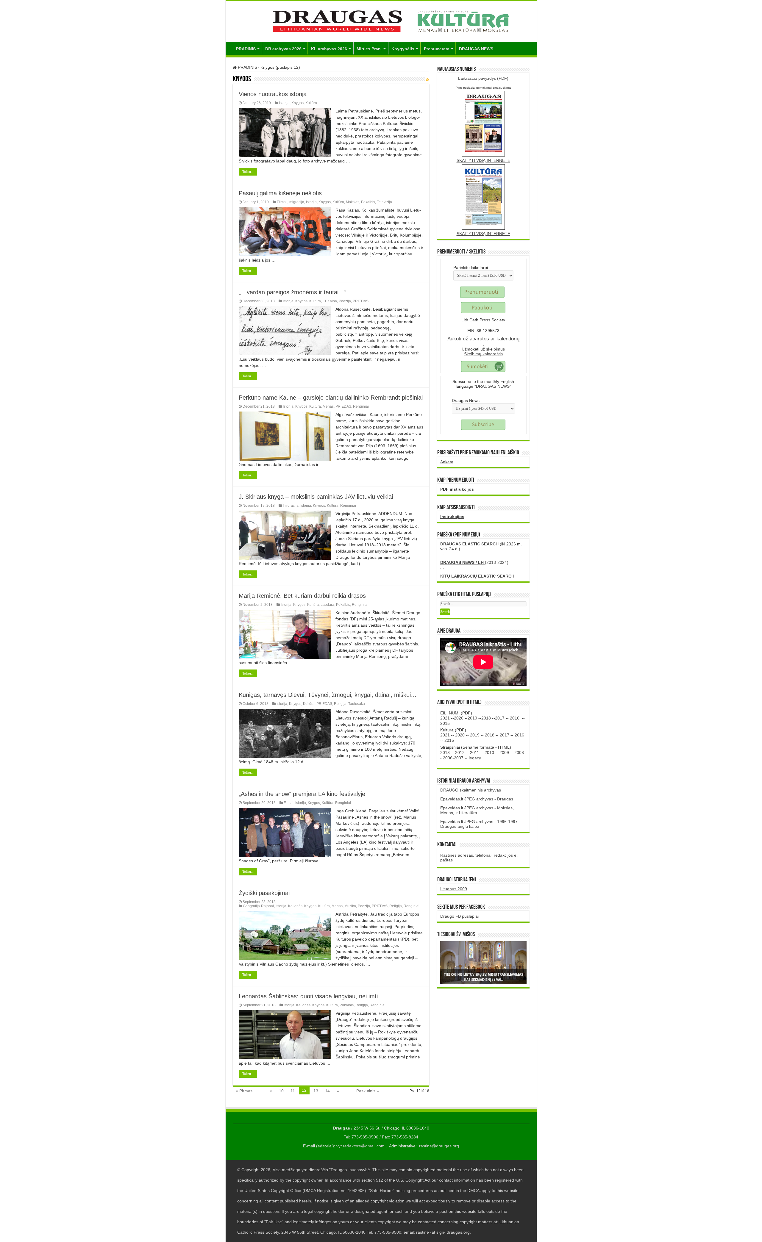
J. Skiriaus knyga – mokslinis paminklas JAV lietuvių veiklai (316, 496)
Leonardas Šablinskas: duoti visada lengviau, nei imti (308, 996)
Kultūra (311, 103)
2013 (445, 752)
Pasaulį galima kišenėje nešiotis (280, 193)
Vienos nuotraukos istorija (273, 94)
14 (327, 1090)
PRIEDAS (360, 301)
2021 (445, 718)
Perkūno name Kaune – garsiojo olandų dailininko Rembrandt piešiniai (331, 397)
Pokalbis (368, 202)
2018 (486, 718)
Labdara (327, 605)
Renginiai (361, 406)
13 (315, 1090)
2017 (500, 718)
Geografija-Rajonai (258, 906)
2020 (458, 718)
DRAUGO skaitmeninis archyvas (470, 790)
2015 (445, 723)
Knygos (297, 103)
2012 (460, 752)
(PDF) (483, 78)
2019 (472, 718)
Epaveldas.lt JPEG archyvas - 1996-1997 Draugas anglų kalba (479, 824)
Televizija (384, 202)
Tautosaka (356, 704)
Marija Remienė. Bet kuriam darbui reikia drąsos (302, 595)
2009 (504, 752)
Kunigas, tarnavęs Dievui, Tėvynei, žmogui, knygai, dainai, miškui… (328, 695)
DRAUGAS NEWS (476, 48)
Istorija (284, 103)
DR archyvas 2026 (283, 48)
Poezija (345, 301)
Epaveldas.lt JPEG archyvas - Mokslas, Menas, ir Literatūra (477, 810)
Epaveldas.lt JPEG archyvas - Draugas (476, 799)
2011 (474, 752)
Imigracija (296, 202)
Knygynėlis (402, 48)
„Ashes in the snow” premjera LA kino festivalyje (302, 794)
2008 (519, 752)
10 (281, 1090)
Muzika (350, 906)
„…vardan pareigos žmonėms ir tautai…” (292, 292)
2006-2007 (453, 757)
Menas (328, 406)
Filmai (282, 202)
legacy (475, 757)
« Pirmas (244, 1090)
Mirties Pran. (369, 48)
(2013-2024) (474, 562)
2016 (514, 718)
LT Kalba (330, 301)
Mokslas (352, 202)
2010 (489, 752)
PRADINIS (246, 48)
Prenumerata (436, 48)
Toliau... (248, 172)
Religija (340, 704)
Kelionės (295, 906)
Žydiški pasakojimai (264, 893)
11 (293, 1090)
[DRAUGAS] (381, 20)
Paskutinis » (367, 1090)
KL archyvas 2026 (329, 48)
